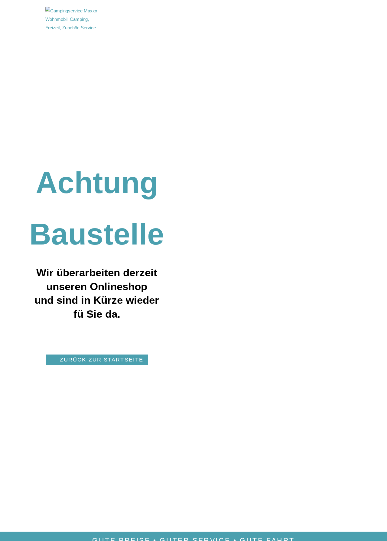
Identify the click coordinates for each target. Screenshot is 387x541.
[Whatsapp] (238, 22)
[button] (96, 359)
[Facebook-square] (217, 22)
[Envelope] (228, 22)
